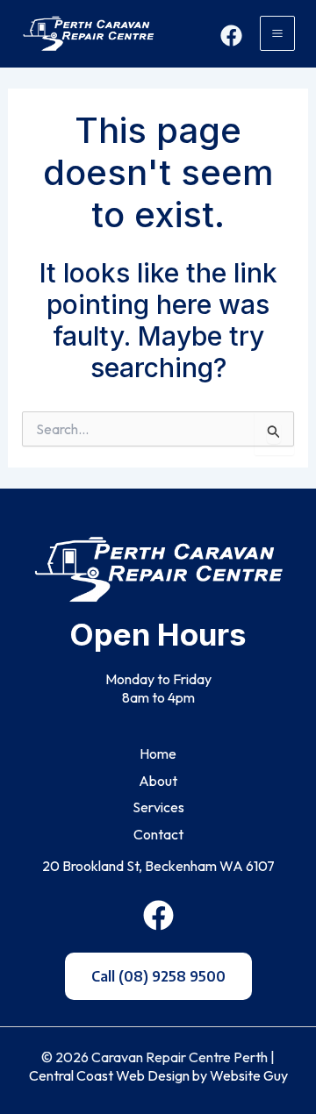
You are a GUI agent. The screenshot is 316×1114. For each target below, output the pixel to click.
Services (158, 807)
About (158, 780)
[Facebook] (231, 35)
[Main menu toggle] (277, 33)
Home (158, 753)
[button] (158, 976)
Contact (158, 834)
